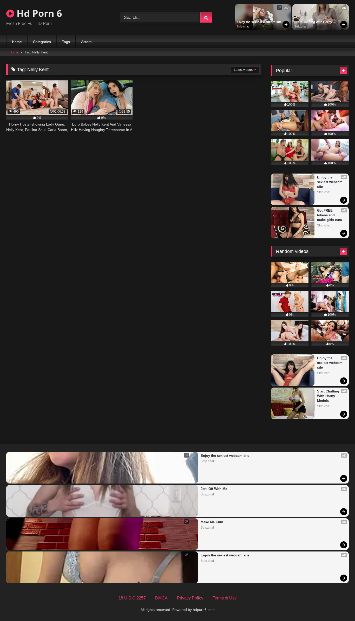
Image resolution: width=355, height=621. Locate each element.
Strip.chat (243, 26)
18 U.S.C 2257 (132, 598)
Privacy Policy (190, 598)
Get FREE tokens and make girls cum (329, 215)
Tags (66, 42)
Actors (86, 42)
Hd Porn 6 (38, 13)
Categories (42, 42)
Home (17, 42)
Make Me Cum (212, 522)
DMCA (161, 598)
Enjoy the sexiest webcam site (259, 22)
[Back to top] (339, 606)
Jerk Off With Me (214, 489)
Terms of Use (225, 598)
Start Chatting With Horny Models (313, 22)
